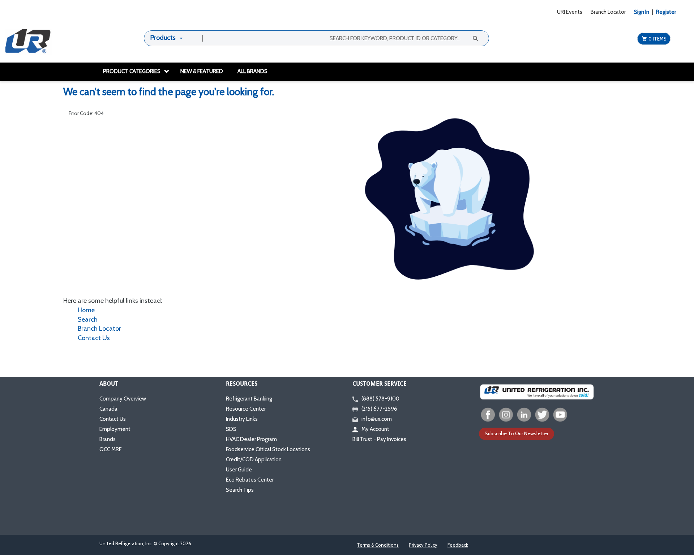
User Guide (239, 469)
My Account (375, 429)
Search (88, 319)
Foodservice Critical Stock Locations (268, 449)
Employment (114, 429)
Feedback (457, 545)
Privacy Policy (423, 545)
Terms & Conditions (378, 545)
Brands (107, 439)
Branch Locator (608, 12)
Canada (108, 409)
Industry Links (242, 419)
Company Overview (122, 398)
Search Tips (240, 490)
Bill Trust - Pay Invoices (379, 439)
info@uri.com (376, 419)
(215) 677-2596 (379, 409)
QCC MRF (110, 449)
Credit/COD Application (254, 459)
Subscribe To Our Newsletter (516, 433)
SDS (231, 429)
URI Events (569, 12)
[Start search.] (474, 38)
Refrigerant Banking (249, 398)
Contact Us (94, 338)
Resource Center (246, 409)
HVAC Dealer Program (251, 439)
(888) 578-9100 (380, 398)
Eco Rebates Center (250, 479)
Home (86, 310)
